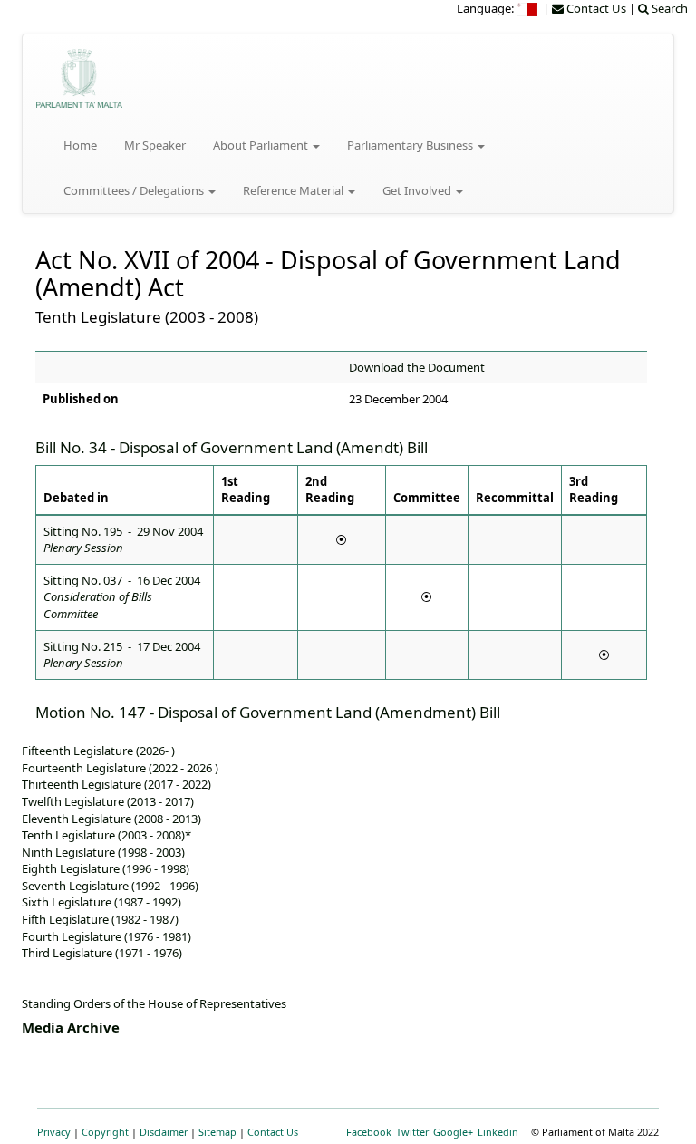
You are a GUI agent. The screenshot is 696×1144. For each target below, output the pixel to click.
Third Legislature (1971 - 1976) (102, 953)
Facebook (369, 1132)
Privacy (54, 1132)
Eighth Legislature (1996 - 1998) (105, 868)
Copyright (105, 1132)
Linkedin (498, 1132)
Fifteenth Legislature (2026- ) (98, 750)
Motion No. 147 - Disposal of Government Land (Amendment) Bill (267, 712)
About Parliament (262, 145)
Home (80, 145)
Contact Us (272, 1132)
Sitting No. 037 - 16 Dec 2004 (122, 597)
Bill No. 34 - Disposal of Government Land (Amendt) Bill (231, 447)
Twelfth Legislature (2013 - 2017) (108, 801)
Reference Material (294, 190)
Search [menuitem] (668, 8)
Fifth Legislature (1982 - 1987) (100, 919)
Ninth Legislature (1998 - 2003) (103, 852)
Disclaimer (164, 1132)
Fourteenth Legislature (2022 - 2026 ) (120, 768)
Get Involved (418, 190)
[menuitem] (528, 8)
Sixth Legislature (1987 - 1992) (101, 902)
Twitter (412, 1132)
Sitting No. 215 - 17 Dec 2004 (122, 655)
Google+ (453, 1132)
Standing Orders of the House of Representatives (154, 1003)
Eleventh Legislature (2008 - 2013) (111, 818)
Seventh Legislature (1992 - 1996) (110, 885)
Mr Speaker (155, 145)
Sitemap (217, 1132)
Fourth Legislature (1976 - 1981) (106, 936)
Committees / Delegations (135, 190)
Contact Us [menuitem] (595, 8)
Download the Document (417, 367)
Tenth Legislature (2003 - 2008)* (106, 835)
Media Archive (71, 1027)
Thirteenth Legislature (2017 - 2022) (116, 784)
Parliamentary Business (411, 145)
